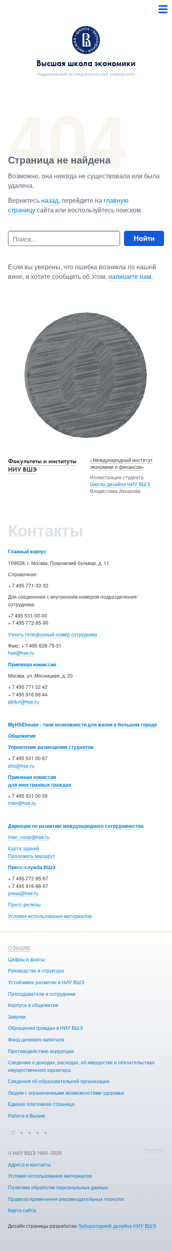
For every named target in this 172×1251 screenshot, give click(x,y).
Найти (144, 238)
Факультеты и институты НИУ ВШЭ (42, 465)
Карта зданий (23, 848)
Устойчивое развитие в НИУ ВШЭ (46, 982)
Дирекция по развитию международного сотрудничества (76, 825)
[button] (13, 1132)
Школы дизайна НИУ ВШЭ (120, 483)
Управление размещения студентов (50, 747)
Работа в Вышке (26, 1115)
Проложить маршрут (31, 855)
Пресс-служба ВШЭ (32, 867)
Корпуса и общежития (33, 1004)
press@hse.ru (23, 893)
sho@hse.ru (21, 765)
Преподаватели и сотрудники (42, 993)
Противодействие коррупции (41, 1050)
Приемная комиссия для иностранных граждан (39, 780)
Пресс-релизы (24, 904)
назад (49, 200)
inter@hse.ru (22, 802)
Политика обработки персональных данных (58, 1187)
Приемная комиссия (32, 664)
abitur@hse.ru (23, 701)
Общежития (22, 735)
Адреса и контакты (29, 1164)
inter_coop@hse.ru (29, 836)
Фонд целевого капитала (36, 1039)
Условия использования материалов (50, 915)
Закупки (17, 1016)
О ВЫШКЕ (19, 947)
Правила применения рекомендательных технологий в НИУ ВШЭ (83, 1198)
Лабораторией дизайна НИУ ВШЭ (117, 1225)
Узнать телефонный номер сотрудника (52, 634)
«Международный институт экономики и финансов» (121, 463)
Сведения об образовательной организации (59, 1080)
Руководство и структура (36, 970)
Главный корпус (27, 551)
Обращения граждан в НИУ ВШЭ (45, 1027)
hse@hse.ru (21, 652)
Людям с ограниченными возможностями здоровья (66, 1092)
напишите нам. (130, 276)
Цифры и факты (26, 959)
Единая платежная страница (41, 1103)
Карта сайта (22, 1210)
